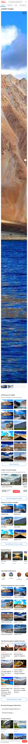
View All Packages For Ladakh (14, 498)
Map (16, 5)
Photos (3, 5)
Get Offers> (16, 491)
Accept (25, 741)
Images (2, 563)
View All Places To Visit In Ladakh (14, 544)
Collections (9, 5)
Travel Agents (22, 5)
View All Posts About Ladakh (14, 699)
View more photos (14, 464)
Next (25, 160)
